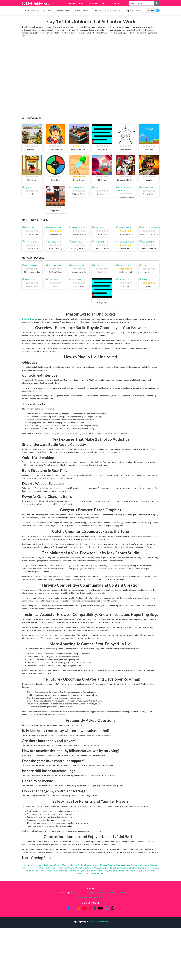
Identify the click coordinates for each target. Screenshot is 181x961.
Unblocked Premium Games (69, 870)
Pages (105, 3)
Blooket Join (113, 870)
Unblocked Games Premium (146, 868)
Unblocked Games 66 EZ (123, 868)
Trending (119, 3)
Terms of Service (60, 892)
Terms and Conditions (119, 892)
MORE (151, 10)
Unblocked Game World (72, 865)
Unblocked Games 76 (48, 868)
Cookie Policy (101, 892)
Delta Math (102, 870)
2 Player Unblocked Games (93, 873)
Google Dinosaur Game (34, 865)
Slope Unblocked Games (129, 870)
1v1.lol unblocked (29, 319)
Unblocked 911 (105, 868)
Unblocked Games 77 (67, 868)
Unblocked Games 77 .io (87, 868)
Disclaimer (88, 892)
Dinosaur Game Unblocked (111, 865)
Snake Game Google (52, 865)
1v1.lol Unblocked (35, 3)
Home (72, 3)
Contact (94, 3)
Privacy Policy (75, 892)
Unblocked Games (33, 870)
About (82, 3)
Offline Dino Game (91, 865)
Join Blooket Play (89, 870)
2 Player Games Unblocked (135, 865)
